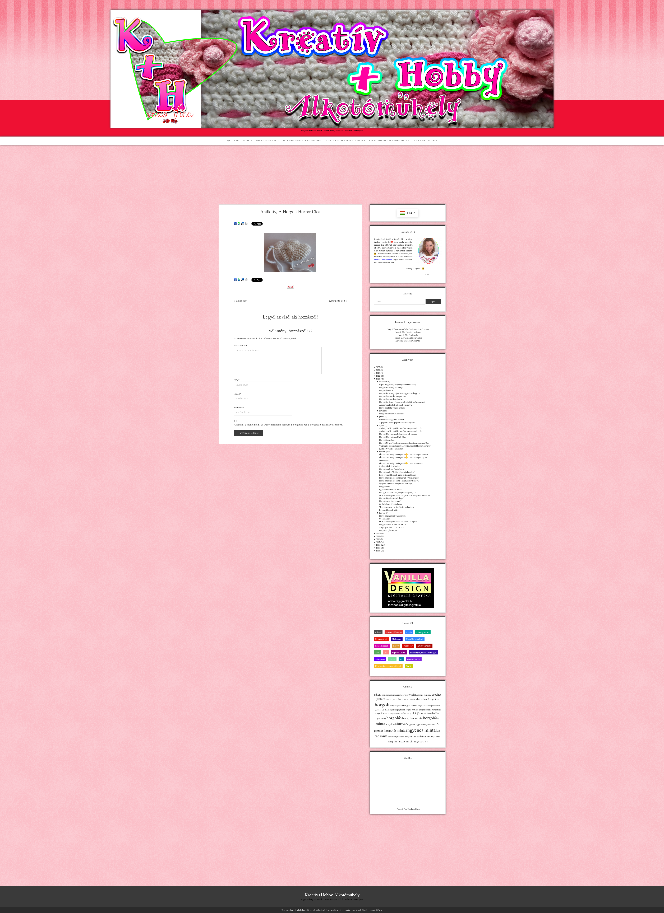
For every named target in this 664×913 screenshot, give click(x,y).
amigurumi (387, 694)
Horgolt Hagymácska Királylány (392, 437)
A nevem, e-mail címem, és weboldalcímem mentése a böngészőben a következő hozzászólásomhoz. (288, 424)
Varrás (408, 665)
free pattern (433, 699)
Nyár (377, 652)
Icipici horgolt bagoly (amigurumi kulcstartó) (397, 384)
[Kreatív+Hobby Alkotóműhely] (332, 126)
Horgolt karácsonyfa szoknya (391, 387)
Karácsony (408, 645)
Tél (401, 659)
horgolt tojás (413, 713)
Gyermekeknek (381, 639)
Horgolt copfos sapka (388, 530)
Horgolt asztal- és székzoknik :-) (392, 524)
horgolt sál (436, 709)
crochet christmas (424, 695)
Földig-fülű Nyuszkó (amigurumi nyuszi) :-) (397, 492)
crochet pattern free (393, 699)
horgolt (382, 704)
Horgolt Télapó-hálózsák (408, 335)
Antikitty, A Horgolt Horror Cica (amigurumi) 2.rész (400, 428)
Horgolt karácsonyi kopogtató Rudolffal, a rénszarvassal (402, 402)
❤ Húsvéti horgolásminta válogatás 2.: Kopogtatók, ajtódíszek (404, 495)
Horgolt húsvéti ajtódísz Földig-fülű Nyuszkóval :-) (400, 480)
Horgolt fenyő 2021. (387, 390)
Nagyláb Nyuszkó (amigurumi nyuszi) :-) (396, 483)
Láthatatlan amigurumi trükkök (391, 419)
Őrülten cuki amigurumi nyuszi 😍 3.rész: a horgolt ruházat (403, 454)
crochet (412, 694)
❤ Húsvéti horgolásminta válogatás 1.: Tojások (398, 521)
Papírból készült (398, 652)
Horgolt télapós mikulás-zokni (391, 413)
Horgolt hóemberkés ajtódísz (391, 399)
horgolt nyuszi (411, 709)
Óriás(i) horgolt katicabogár (390, 504)
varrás (421, 742)
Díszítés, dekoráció (394, 632)
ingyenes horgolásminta (425, 724)
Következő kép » (338, 300)
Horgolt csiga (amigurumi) (390, 501)
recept (431, 736)
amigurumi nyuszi (400, 695)
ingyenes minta (421, 730)
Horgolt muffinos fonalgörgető (391, 469)
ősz (426, 741)
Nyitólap (233, 140)
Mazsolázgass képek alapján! (344, 140)
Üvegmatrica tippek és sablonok (388, 665)
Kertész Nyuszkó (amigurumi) (391, 448)
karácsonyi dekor (396, 736)
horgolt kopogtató (396, 709)
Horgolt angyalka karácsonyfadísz (408, 337)
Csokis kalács (384, 518)
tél (411, 741)
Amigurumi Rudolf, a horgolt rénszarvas (395, 404)
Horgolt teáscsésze (386, 439)
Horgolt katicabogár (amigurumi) (392, 515)
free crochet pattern (418, 699)
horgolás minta (412, 718)
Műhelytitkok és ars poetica (261, 140)
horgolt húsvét (410, 705)
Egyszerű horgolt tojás (388, 509)
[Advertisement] (332, 171)
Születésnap (380, 659)
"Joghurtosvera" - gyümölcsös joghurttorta (396, 506)
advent (377, 694)
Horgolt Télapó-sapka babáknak (408, 332)
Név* (237, 380)
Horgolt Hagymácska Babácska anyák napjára (398, 434)
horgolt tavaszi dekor (397, 713)
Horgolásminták (381, 645)
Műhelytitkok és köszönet (389, 466)
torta (407, 741)
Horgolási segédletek (414, 639)
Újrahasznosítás (413, 659)
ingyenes (411, 724)
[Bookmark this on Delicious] (242, 223)
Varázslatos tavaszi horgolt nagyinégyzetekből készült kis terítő (405, 445)
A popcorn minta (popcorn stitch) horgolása (397, 422)
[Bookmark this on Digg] (246, 223)
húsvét (402, 723)
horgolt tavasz (382, 713)
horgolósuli (391, 724)
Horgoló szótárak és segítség (302, 140)
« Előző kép (240, 300)
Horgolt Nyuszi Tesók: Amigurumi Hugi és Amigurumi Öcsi (404, 442)
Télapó (416, 742)
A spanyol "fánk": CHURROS (391, 527)
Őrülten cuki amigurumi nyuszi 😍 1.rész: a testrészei (401, 463)
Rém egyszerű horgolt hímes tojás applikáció (397, 474)
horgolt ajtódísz (396, 705)
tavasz (401, 741)
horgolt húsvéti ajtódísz (427, 705)
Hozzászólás (240, 345)
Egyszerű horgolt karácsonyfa (407, 340)
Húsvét (396, 645)
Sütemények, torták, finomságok (423, 652)
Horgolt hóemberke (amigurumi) (392, 396)
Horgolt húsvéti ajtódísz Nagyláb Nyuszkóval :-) (399, 477)
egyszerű (405, 699)
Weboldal (239, 407)
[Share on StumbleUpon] (238, 223)
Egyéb (409, 632)
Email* (237, 393)
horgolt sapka (425, 709)
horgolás (394, 717)
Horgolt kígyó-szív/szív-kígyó (391, 498)
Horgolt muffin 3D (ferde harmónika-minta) (397, 472)
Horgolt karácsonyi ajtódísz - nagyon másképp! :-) (399, 393)
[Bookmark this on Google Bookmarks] (235, 223)
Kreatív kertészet (424, 645)
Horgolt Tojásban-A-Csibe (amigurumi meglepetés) (408, 329)
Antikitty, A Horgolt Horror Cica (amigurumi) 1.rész (400, 431)
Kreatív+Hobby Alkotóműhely (388, 140)
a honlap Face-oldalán (383, 259)
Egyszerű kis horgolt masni (390, 489)
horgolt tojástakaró (428, 713)
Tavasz (392, 659)
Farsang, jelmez (422, 632)
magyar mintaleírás (415, 736)
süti (395, 741)
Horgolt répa (384, 486)
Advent (378, 632)
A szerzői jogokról (425, 140)
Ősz (385, 652)
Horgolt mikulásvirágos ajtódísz (392, 407)
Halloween (396, 639)
